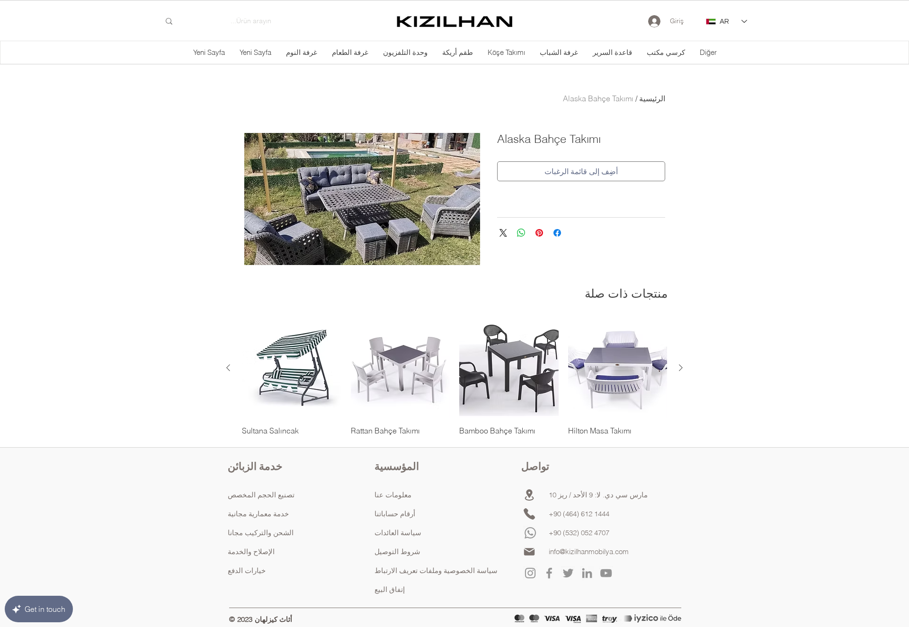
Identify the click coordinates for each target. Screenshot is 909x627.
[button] (708, 52)
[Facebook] (549, 573)
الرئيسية (652, 98)
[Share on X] (503, 232)
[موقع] (529, 495)
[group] (454, 377)
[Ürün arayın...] (169, 21)
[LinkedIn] (587, 573)
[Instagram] (530, 573)
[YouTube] (606, 573)
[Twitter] (568, 573)
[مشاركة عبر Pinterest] (539, 232)
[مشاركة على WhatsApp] (521, 232)
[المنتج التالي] (228, 367)
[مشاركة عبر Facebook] (557, 232)
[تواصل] (529, 514)
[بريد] (529, 552)
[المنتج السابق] (680, 367)
